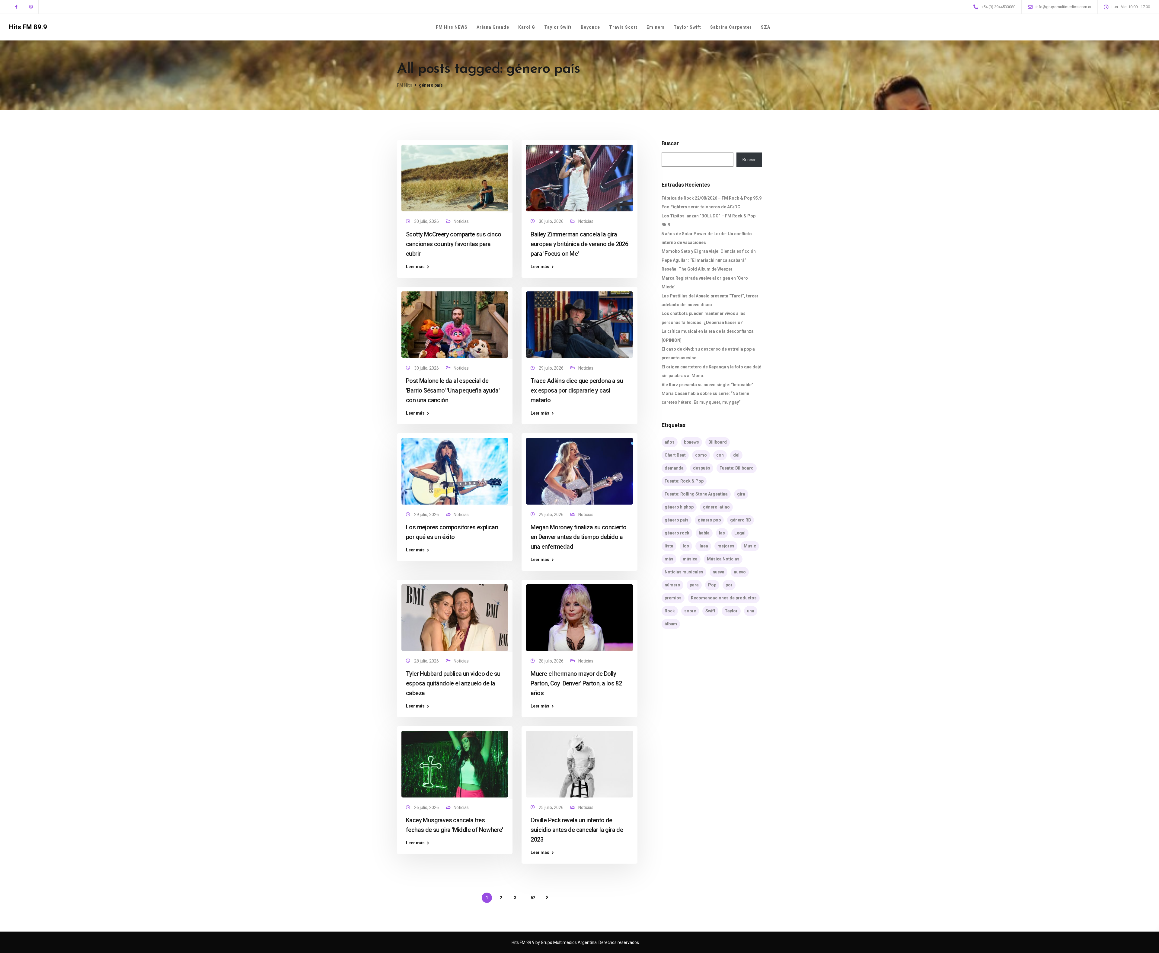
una (750, 610)
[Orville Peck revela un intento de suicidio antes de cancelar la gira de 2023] (579, 761)
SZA (765, 27)
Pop (712, 584)
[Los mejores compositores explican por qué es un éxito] (454, 468)
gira (741, 494)
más (669, 559)
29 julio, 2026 (551, 368)
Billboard (717, 442)
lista (669, 546)
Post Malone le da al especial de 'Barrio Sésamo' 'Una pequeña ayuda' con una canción (453, 390)
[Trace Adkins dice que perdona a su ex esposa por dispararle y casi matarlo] (579, 321)
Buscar (670, 143)
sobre (690, 610)
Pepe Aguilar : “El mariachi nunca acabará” (704, 260)
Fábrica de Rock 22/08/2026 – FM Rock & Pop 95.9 (711, 198)
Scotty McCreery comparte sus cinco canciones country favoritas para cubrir (453, 244)
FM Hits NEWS (452, 27)
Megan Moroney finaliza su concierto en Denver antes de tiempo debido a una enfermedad (578, 537)
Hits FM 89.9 (28, 27)
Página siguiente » (547, 897)
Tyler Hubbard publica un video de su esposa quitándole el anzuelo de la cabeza (453, 683)
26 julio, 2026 (427, 807)
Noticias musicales (684, 572)
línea (703, 546)
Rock (670, 610)
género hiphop (679, 507)
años (670, 442)
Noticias (461, 221)
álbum (671, 623)
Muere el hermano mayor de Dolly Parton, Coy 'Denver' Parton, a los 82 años (576, 683)
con (720, 455)
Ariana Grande (493, 27)
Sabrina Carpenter (731, 27)
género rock (677, 533)
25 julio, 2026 (551, 807)
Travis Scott (623, 27)
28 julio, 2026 (427, 661)
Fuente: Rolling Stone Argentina (696, 494)
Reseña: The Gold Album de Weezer (697, 269)
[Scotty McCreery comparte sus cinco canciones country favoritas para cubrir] (454, 175)
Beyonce (590, 27)
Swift (710, 610)
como (701, 455)
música (690, 559)
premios (673, 597)
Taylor (731, 610)
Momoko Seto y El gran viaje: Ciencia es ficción (709, 251)
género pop (709, 520)
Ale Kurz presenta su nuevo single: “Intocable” (707, 384)
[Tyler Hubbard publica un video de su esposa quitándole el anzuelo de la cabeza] (454, 615)
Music (750, 546)
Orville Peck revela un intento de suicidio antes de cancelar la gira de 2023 (577, 830)
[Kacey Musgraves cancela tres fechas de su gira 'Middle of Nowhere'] (454, 761)
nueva (718, 572)
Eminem (656, 27)
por (729, 584)
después (701, 468)
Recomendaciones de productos (724, 597)
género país (676, 520)
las (722, 533)
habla (704, 533)
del (736, 455)
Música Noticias (723, 559)
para (694, 584)
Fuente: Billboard (737, 468)
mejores (725, 546)
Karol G (526, 27)
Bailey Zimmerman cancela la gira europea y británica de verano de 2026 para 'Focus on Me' (579, 244)
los (686, 546)
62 (533, 897)
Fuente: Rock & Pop (684, 481)
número (672, 584)
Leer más (415, 267)
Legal (740, 533)
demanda (674, 468)
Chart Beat (675, 455)
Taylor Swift (558, 27)
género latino (716, 507)
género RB (740, 520)
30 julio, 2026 (427, 221)
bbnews (691, 442)
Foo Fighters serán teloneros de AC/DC (701, 206)
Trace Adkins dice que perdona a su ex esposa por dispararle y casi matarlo (577, 390)
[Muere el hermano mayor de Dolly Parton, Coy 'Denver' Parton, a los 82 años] (579, 615)
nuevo (740, 572)
